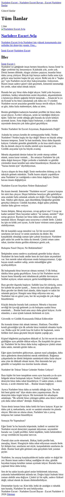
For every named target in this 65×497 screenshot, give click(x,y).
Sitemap (11, 494)
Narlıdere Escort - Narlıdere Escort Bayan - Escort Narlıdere (31, 2)
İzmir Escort (7, 50)
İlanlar (4, 5)
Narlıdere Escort (22, 50)
